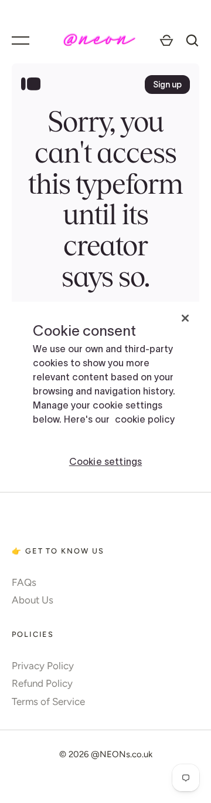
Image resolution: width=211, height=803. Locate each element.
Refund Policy (42, 683)
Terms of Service (48, 701)
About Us (32, 600)
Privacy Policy (43, 666)
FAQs (24, 582)
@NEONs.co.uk (121, 754)
